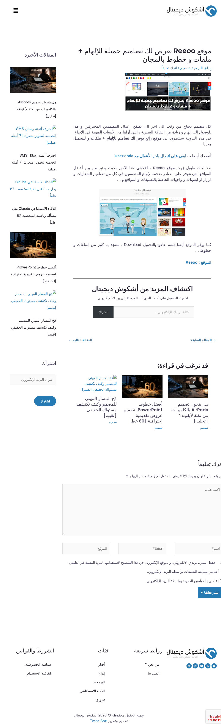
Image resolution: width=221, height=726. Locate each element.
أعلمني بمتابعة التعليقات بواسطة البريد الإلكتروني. (183, 571)
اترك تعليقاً (169, 68)
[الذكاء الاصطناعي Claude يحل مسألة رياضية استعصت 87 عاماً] (33, 188)
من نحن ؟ (152, 664)
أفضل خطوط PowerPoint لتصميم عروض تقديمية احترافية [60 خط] (143, 412)
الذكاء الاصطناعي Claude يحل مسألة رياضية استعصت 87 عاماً (34, 215)
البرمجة (197, 68)
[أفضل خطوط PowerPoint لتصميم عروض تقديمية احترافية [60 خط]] (33, 245)
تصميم (184, 68)
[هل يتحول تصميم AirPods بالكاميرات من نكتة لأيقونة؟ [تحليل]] (33, 80)
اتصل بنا (153, 673)
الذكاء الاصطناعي (92, 691)
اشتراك (103, 312)
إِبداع (208, 68)
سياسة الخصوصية (38, 664)
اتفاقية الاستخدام (39, 673)
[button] (15, 11)
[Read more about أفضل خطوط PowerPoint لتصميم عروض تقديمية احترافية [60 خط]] (142, 386)
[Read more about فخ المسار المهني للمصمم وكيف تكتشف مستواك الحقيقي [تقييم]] (97, 383)
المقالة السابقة (203, 340)
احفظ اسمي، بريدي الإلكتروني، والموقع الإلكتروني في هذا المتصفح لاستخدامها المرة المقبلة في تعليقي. (142, 562)
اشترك (45, 401)
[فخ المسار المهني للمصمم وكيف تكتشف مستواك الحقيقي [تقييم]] (33, 300)
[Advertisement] (33, 504)
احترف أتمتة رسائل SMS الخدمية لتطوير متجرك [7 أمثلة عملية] (33, 162)
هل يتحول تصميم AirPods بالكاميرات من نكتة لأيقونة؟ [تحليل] (189, 412)
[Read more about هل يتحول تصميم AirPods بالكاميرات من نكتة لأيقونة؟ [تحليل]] (188, 386)
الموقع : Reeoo (198, 262)
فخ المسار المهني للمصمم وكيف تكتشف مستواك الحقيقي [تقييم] (97, 406)
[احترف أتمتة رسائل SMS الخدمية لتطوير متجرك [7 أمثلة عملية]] (33, 135)
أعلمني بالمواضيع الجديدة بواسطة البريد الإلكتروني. (182, 581)
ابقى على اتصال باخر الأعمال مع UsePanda (150, 156)
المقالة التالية (80, 340)
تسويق (100, 700)
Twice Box (98, 721)
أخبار (101, 664)
